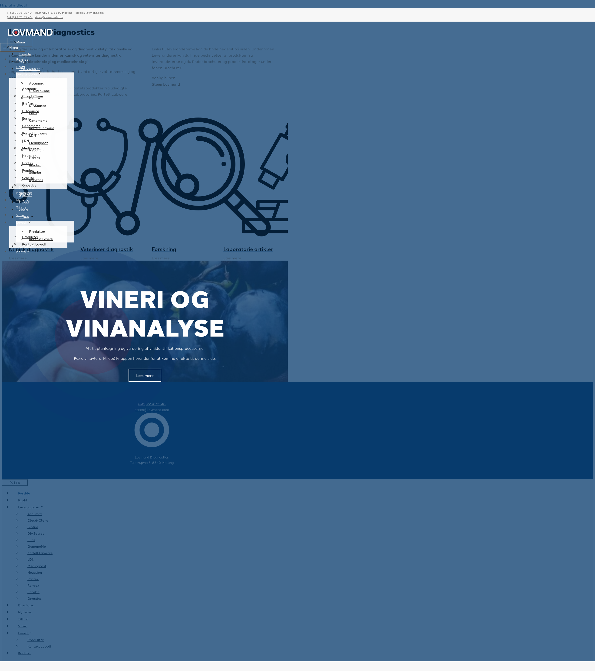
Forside (25, 54)
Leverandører (29, 68)
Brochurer (24, 192)
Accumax (29, 88)
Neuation (29, 155)
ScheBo (28, 177)
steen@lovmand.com (90, 12)
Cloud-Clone (32, 96)
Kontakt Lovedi (34, 244)
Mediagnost (31, 148)
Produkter (30, 236)
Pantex (27, 162)
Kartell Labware (34, 133)
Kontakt (22, 251)
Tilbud (21, 207)
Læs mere (145, 375)
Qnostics (29, 185)
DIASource (30, 110)
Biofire (27, 103)
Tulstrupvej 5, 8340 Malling (54, 12)
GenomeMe (31, 125)
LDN (25, 140)
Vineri (21, 215)
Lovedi (21, 222)
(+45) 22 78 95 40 (20, 12)
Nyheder (23, 200)
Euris (26, 118)
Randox (28, 170)
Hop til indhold (13, 4)
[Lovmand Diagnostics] (30, 34)
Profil (20, 66)
